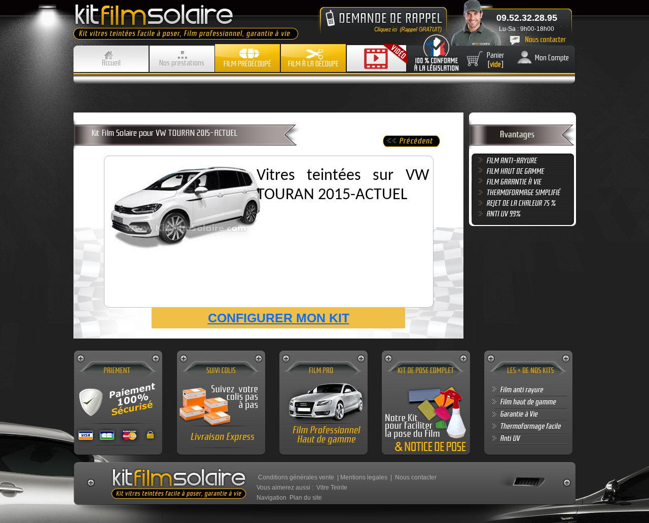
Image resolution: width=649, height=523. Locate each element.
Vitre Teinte (331, 487)
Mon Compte (552, 57)
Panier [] (495, 60)
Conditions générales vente (296, 477)
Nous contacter (416, 477)
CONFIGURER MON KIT (278, 318)
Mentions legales (363, 477)
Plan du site (306, 497)
